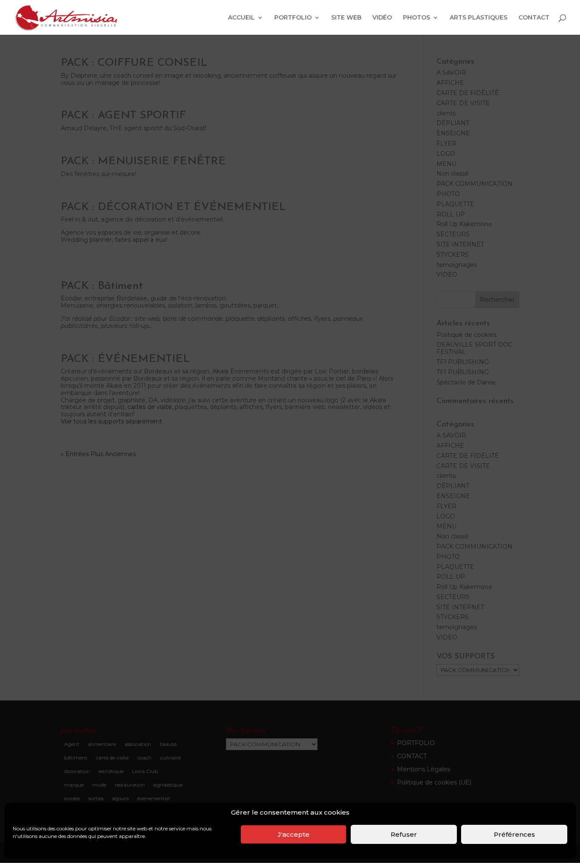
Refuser (404, 834)
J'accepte (294, 834)
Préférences (514, 834)
